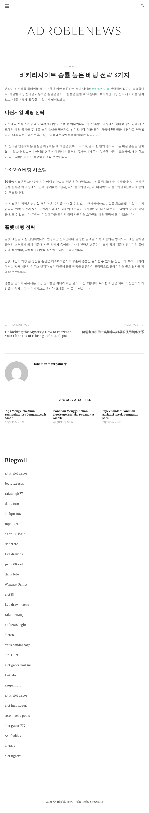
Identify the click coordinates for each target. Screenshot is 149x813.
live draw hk (14, 554)
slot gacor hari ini (18, 665)
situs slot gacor (16, 473)
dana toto (12, 504)
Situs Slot (11, 655)
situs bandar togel (18, 645)
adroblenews (74, 30)
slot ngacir (13, 756)
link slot (11, 675)
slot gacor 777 (15, 726)
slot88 (9, 594)
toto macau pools (17, 716)
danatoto (11, 544)
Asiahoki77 (13, 736)
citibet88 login (15, 625)
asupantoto (13, 685)
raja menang (14, 615)
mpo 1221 (11, 524)
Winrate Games (16, 584)
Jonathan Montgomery (50, 364)
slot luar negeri (16, 705)
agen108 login (15, 534)
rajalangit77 (14, 493)
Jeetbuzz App (14, 483)
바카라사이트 (100, 88)
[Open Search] (142, 6)
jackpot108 (13, 514)
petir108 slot (14, 564)
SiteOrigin (96, 801)
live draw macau (17, 604)
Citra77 (10, 746)
